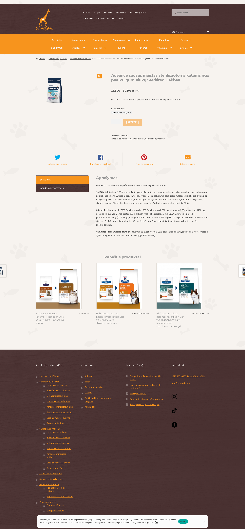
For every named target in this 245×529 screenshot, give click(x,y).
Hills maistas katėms (57, 432)
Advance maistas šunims (58, 401)
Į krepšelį (132, 122)
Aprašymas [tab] (45, 179)
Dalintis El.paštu (187, 163)
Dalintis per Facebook (100, 163)
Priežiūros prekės (185, 44)
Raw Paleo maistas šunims (59, 412)
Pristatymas (121, 12)
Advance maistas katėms (80, 58)
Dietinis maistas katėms (58, 462)
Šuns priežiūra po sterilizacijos (144, 404)
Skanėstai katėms (55, 468)
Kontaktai (108, 12)
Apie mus (87, 12)
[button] (99, 76)
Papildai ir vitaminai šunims (60, 496)
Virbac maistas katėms (58, 442)
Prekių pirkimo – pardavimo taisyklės (98, 18)
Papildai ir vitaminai (163, 44)
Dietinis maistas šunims (58, 417)
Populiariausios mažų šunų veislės (146, 399)
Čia (156, 522)
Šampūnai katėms (55, 510)
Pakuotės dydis (118, 108)
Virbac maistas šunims (57, 395)
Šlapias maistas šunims (121, 44)
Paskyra (121, 18)
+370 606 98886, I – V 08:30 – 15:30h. (188, 376)
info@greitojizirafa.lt (182, 383)
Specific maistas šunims (58, 390)
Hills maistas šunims (57, 384)
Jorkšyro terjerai (138, 393)
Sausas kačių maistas (100, 44)
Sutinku (183, 521)
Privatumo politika (138, 12)
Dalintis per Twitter (57, 163)
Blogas (97, 12)
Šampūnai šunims (55, 505)
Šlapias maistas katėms (142, 44)
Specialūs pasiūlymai (57, 44)
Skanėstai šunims (55, 423)
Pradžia (42, 58)
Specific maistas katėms (58, 437)
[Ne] (204, 521)
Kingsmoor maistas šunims (60, 406)
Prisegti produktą (144, 163)
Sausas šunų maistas (78, 44)
